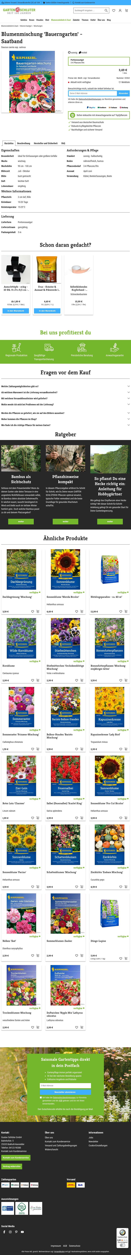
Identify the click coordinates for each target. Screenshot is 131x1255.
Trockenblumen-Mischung (17, 1012)
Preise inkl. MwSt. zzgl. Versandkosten (84, 78)
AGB (60, 1100)
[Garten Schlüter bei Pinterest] (16, 1232)
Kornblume (9, 665)
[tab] (9, 143)
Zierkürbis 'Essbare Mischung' (107, 872)
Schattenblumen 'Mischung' (62, 872)
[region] (32, 82)
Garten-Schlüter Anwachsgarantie (57, 3)
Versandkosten (59, 1252)
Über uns (49, 1137)
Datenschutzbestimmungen (90, 99)
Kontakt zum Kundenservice (85, 3)
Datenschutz (74, 1245)
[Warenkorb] (126, 10)
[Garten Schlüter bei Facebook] (4, 1232)
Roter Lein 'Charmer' (14, 803)
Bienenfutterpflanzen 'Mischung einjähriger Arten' (108, 667)
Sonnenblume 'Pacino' (14, 872)
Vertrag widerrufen (11, 1166)
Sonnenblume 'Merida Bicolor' (63, 597)
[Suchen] (106, 10)
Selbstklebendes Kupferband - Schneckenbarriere (79, 288)
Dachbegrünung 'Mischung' (17, 597)
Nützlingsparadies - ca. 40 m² (106, 597)
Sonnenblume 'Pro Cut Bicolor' (107, 803)
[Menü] (126, 1229)
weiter (21, 521)
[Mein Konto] (120, 10)
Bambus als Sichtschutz (21, 479)
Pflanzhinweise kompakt (65, 479)
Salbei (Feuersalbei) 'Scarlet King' (64, 803)
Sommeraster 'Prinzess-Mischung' (21, 734)
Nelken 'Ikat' (9, 941)
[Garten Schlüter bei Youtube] (22, 1232)
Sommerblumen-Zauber (59, 941)
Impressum (56, 1245)
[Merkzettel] (114, 10)
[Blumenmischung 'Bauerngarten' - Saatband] (32, 82)
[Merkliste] (32, 611)
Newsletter (93, 1141)
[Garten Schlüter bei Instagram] (10, 1232)
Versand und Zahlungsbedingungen (61, 1145)
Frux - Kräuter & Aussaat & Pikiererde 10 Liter (47, 288)
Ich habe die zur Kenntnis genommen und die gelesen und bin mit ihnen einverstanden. (64, 1100)
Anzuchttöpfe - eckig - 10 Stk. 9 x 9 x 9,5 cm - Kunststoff (16, 288)
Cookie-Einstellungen (98, 1145)
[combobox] (88, 10)
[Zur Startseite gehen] (19, 10)
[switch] (122, 1245)
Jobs (91, 1137)
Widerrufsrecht (51, 1149)
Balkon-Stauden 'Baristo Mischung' (60, 736)
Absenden (123, 93)
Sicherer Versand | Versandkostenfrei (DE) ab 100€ (22, 3)
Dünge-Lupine (98, 941)
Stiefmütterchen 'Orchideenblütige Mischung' (65, 667)
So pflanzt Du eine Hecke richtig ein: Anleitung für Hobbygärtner (110, 486)
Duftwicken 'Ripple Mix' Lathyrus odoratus (65, 1014)
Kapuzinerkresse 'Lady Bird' (105, 734)
